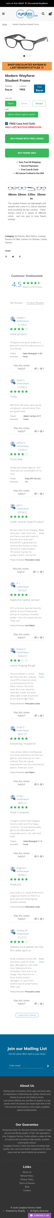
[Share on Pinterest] (20, 256)
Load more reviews (27, 1015)
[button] (24, 56)
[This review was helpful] (36, 368)
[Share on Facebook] (6, 256)
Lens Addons (30, 625)
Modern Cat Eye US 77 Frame (32, 417)
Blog (27, 1187)
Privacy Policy (27, 1179)
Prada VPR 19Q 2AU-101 (33, 480)
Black (10, 103)
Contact (27, 1190)
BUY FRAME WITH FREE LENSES (27, 138)
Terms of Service (27, 1183)
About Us (27, 1172)
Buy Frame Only (27, 153)
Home (4, 24)
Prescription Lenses (32, 560)
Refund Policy (27, 1176)
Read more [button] (41, 531)
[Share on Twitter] (13, 256)
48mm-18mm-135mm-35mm (21, 114)
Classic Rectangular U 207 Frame (32, 355)
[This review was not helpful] (41, 368)
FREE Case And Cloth (22, 123)
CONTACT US (41, 1215)
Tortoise (39, 103)
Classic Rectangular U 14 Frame (32, 843)
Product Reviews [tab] (35, 302)
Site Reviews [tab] (16, 302)
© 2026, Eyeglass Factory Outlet (26, 1207)
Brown (24, 103)
